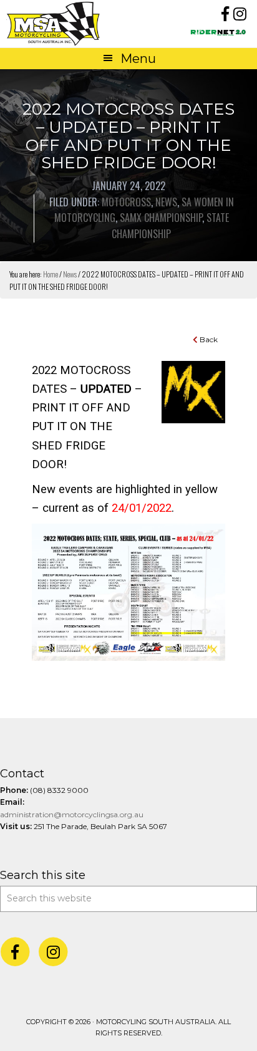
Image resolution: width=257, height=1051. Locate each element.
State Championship (170, 225)
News (166, 201)
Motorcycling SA (67, 23)
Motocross (126, 201)
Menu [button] (138, 58)
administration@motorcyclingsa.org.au (71, 814)
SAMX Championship (161, 217)
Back (208, 339)
